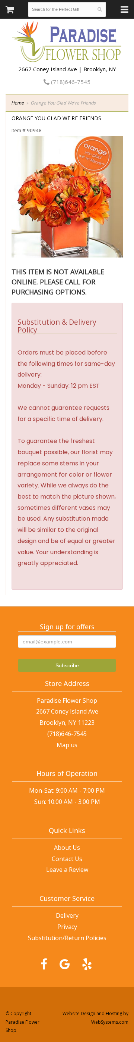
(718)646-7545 (70, 81)
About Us (67, 847)
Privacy (67, 927)
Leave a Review (67, 869)
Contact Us (67, 859)
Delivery (67, 915)
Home (17, 103)
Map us (67, 745)
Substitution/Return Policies (67, 938)
